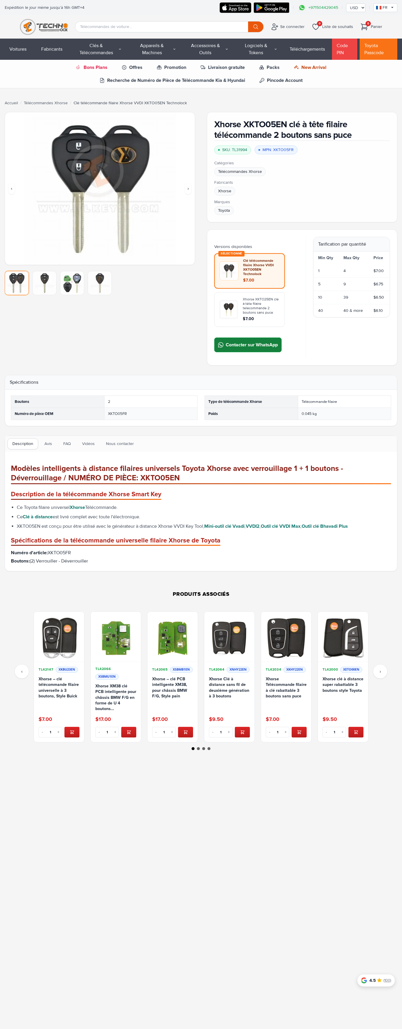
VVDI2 (253, 526)
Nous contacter (120, 443)
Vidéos (88, 443)
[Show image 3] (72, 283)
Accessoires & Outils (205, 49)
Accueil (11, 102)
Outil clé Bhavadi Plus (325, 526)
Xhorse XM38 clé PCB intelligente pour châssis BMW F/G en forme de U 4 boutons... (115, 697)
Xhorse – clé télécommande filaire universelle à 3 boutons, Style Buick (59, 687)
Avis (48, 443)
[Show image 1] (17, 283)
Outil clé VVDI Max (280, 526)
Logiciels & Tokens (256, 49)
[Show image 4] (100, 283)
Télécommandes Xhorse (46, 102)
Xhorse (224, 190)
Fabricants (51, 49)
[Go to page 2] (198, 748)
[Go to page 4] (208, 748)
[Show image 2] (44, 283)
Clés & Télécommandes (96, 49)
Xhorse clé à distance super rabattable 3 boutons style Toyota (343, 684)
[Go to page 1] (193, 748)
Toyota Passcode (374, 49)
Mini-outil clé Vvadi (224, 526)
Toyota (224, 210)
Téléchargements (307, 49)
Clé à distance (38, 517)
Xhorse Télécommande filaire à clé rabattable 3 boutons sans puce (286, 687)
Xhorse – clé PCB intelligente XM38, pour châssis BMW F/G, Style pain (169, 687)
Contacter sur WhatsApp (252, 345)
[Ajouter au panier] (71, 732)
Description (22, 443)
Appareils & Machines (152, 49)
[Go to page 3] (203, 748)
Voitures (17, 49)
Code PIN (342, 49)
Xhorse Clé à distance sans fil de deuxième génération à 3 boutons (229, 687)
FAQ (67, 443)
